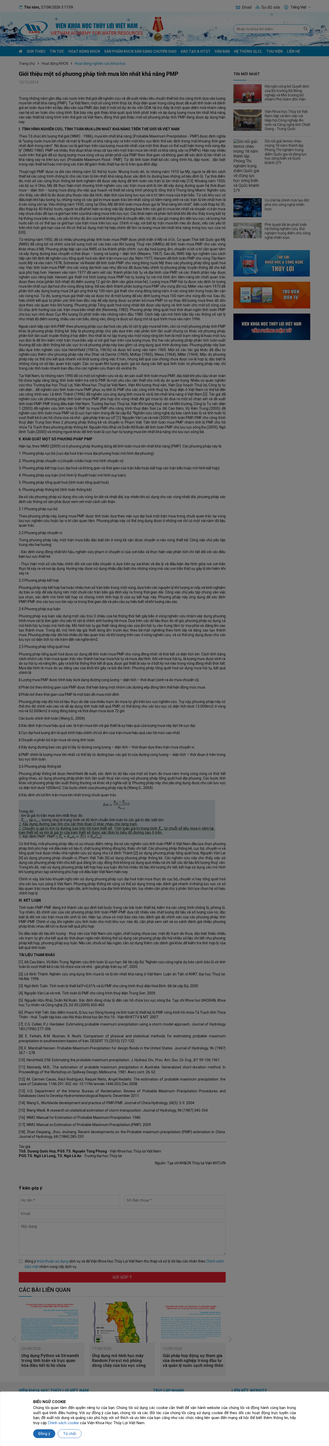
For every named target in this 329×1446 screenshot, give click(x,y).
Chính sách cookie (63, 1423)
